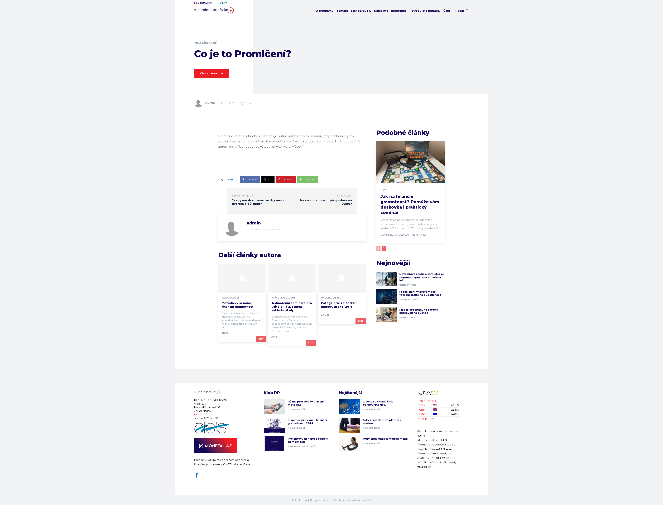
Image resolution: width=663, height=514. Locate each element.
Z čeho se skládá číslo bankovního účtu (378, 403)
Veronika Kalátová (301, 446)
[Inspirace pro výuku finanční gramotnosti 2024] (274, 425)
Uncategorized (331, 298)
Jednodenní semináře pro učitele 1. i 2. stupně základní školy (291, 306)
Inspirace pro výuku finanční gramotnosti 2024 (307, 421)
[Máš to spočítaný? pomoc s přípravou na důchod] (386, 314)
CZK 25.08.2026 (427, 401)
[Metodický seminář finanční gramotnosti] (242, 278)
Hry (383, 190)
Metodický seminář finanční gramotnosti (238, 304)
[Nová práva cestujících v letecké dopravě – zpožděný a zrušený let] (386, 279)
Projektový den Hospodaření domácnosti (308, 440)
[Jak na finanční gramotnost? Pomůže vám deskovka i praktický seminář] (410, 161)
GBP (422, 409)
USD (422, 405)
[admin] (199, 103)
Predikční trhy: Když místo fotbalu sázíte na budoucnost (420, 293)
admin (210, 102)
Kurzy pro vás (426, 418)
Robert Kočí (407, 285)
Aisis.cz (198, 414)
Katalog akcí (230, 298)
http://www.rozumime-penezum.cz (265, 229)
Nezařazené (206, 43)
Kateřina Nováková (395, 235)
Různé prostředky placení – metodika (307, 403)
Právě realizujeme (283, 298)
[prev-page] (378, 248)
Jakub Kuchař (409, 299)
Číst (261, 339)
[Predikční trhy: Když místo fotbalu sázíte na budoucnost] (386, 296)
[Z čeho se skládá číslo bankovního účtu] (349, 406)
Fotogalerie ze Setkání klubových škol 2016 (339, 304)
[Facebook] (196, 475)
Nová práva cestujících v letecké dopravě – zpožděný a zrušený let (421, 277)
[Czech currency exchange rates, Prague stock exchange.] (439, 393)
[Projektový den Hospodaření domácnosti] (274, 443)
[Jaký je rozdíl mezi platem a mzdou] (349, 425)
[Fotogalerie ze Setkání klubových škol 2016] (342, 278)
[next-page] (384, 248)
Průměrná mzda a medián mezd (385, 438)
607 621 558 (211, 418)
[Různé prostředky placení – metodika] (274, 406)
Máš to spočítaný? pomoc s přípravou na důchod (418, 311)
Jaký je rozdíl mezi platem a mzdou (382, 421)
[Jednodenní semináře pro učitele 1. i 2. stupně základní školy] (292, 278)
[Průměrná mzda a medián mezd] (349, 443)
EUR (422, 414)
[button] (461, 11)
